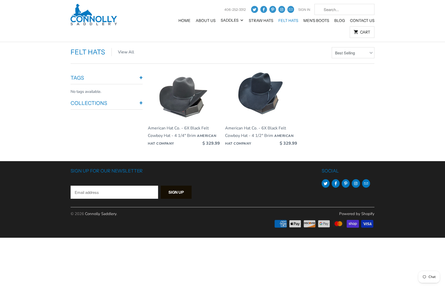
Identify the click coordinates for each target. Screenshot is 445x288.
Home (184, 20)
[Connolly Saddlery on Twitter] (254, 9)
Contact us (362, 20)
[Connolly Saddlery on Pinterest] (272, 9)
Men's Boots (316, 20)
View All (126, 52)
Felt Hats (288, 20)
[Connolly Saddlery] (94, 16)
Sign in (304, 9)
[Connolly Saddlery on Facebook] (263, 9)
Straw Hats (261, 20)
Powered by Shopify (356, 213)
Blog (339, 20)
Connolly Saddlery (100, 213)
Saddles (230, 20)
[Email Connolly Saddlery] (290, 9)
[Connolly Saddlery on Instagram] (281, 9)
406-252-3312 (235, 9)
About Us (206, 20)
